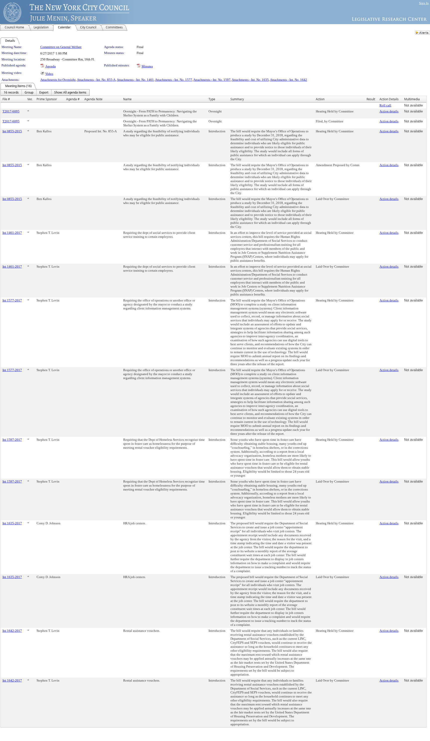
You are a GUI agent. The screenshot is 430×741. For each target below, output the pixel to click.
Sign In (424, 3)
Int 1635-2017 (12, 523)
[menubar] (45, 92)
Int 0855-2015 (12, 131)
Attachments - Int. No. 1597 (211, 80)
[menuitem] (11, 93)
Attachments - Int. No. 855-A (96, 80)
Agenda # (73, 99)
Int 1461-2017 (12, 233)
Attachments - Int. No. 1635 (250, 80)
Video (49, 74)
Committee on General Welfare (61, 47)
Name (127, 99)
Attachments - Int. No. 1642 (288, 80)
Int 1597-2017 (12, 440)
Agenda (50, 66)
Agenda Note (93, 99)
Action (320, 99)
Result (371, 99)
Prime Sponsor (47, 99)
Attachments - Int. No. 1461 (135, 80)
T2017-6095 (10, 111)
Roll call (385, 105)
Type (212, 99)
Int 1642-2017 (12, 631)
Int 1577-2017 (12, 300)
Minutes (147, 66)
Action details (388, 111)
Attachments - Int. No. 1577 (173, 80)
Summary (237, 99)
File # (6, 99)
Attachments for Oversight (58, 80)
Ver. (29, 99)
